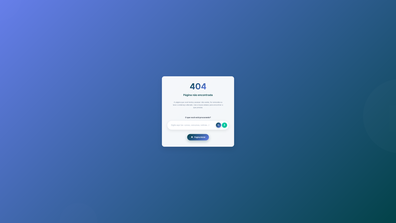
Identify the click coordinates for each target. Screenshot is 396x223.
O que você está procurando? (198, 117)
